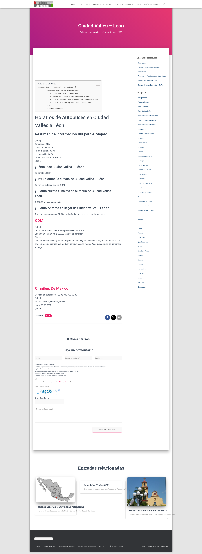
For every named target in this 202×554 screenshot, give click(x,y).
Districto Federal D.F (145, 156)
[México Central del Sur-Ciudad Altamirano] (55, 490)
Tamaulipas (142, 269)
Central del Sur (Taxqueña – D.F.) (150, 85)
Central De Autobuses (124, 4)
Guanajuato (142, 63)
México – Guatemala (145, 206)
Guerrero (141, 179)
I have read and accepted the (53, 382)
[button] (110, 4)
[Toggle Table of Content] (96, 84)
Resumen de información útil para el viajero (63, 90)
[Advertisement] (78, 67)
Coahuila (141, 147)
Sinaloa (140, 255)
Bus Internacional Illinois (147, 120)
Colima (140, 152)
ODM (49, 106)
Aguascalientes (143, 102)
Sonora (140, 260)
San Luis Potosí (143, 251)
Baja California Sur (145, 111)
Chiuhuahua (142, 143)
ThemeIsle (164, 546)
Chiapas (141, 138)
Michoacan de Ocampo (146, 210)
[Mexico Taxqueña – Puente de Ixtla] (146, 491)
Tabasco (141, 264)
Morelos (141, 215)
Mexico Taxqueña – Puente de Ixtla (148, 510)
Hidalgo (140, 188)
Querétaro (141, 237)
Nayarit (140, 219)
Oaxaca (141, 228)
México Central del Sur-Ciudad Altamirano (61, 506)
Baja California (143, 107)
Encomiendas (143, 165)
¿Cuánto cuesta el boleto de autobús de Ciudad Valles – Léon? (75, 99)
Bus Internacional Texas (146, 125)
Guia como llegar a (145, 183)
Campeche (142, 129)
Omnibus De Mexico (55, 109)
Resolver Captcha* (42, 386)
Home (73, 4)
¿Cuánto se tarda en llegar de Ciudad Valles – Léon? (72, 102)
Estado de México (144, 170)
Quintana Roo (143, 242)
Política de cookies (151, 4)
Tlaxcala (141, 273)
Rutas (138, 4)
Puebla (140, 233)
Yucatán (141, 282)
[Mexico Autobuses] (44, 4)
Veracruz (141, 278)
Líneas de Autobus (145, 201)
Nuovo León (142, 224)
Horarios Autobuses (101, 4)
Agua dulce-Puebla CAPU (147, 80)
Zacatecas (142, 287)
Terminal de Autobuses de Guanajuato (152, 76)
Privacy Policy (64, 382)
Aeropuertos (84, 4)
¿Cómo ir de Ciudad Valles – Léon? (65, 93)
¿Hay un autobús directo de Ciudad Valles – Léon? (71, 96)
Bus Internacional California (148, 116)
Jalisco (140, 197)
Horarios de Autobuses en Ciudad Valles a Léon (58, 87)
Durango (141, 161)
